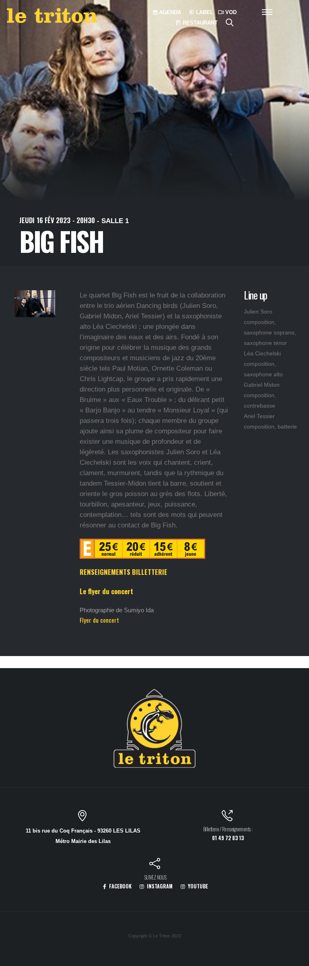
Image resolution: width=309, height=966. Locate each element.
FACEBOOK (120, 886)
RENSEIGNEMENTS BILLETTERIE (123, 572)
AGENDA (169, 12)
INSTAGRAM (159, 886)
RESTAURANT (199, 23)
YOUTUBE (197, 886)
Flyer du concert (99, 619)
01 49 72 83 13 (228, 838)
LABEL (203, 12)
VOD (230, 12)
